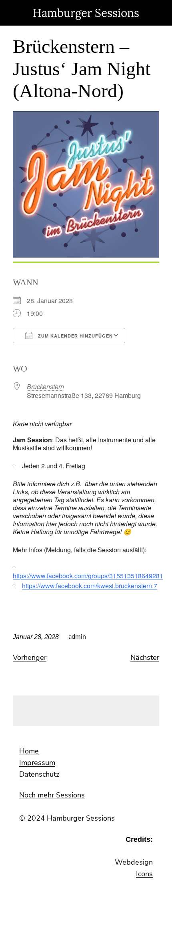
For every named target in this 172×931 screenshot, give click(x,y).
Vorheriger (29, 657)
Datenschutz (39, 774)
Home (29, 751)
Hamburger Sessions (86, 13)
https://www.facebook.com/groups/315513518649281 (88, 575)
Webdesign (134, 862)
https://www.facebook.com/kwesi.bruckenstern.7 (89, 585)
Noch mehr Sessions (52, 795)
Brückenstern (45, 386)
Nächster (144, 657)
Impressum (37, 762)
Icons (144, 874)
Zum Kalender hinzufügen (74, 336)
